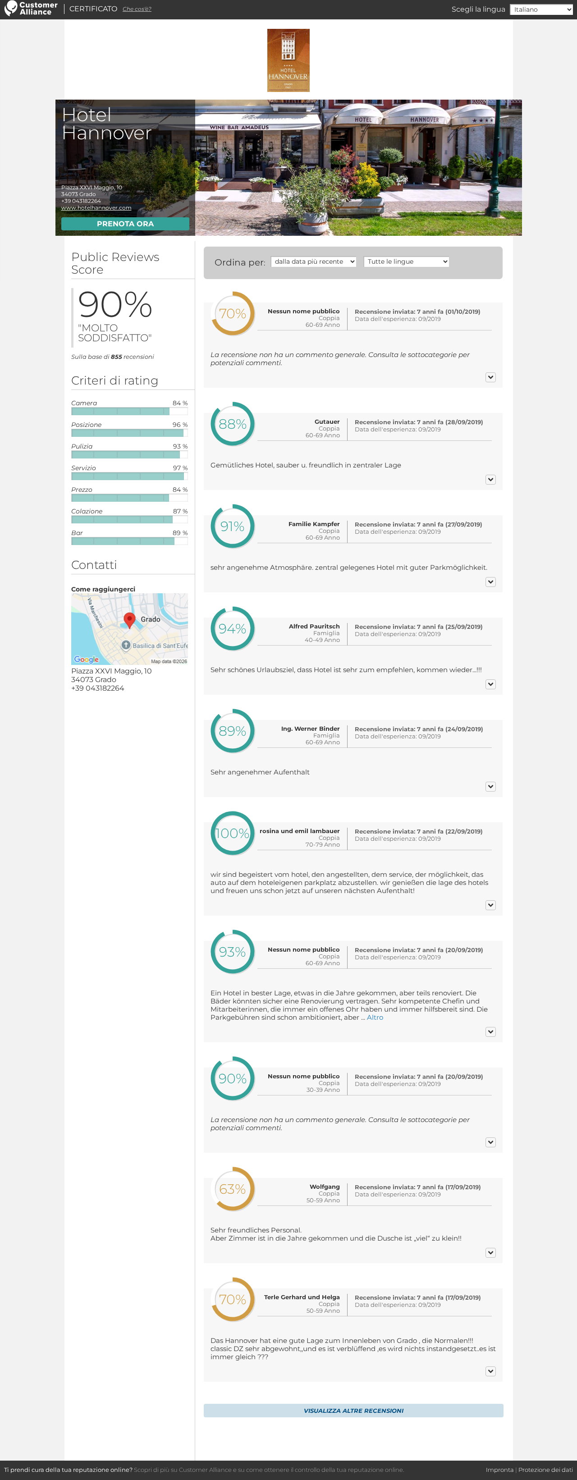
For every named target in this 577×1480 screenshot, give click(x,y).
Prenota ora (125, 224)
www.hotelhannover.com (96, 207)
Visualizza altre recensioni (353, 1410)
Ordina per (239, 262)
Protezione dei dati (545, 1469)
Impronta (500, 1469)
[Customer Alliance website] (31, 14)
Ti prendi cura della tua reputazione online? (68, 1469)
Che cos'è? (137, 8)
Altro (375, 1017)
